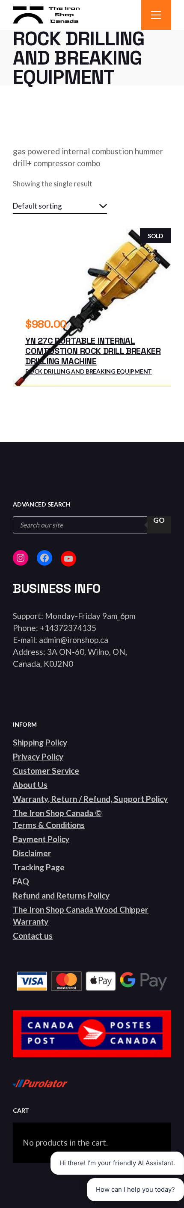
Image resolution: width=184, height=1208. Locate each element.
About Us (30, 785)
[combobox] (60, 206)
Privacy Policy (38, 756)
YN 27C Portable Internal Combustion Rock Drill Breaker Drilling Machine (92, 351)
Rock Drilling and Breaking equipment (88, 371)
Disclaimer (32, 853)
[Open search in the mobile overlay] (92, 524)
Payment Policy (41, 839)
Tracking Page (39, 867)
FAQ (21, 881)
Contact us (33, 935)
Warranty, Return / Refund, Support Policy (90, 799)
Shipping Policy (40, 742)
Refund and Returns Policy (61, 895)
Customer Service (46, 770)
